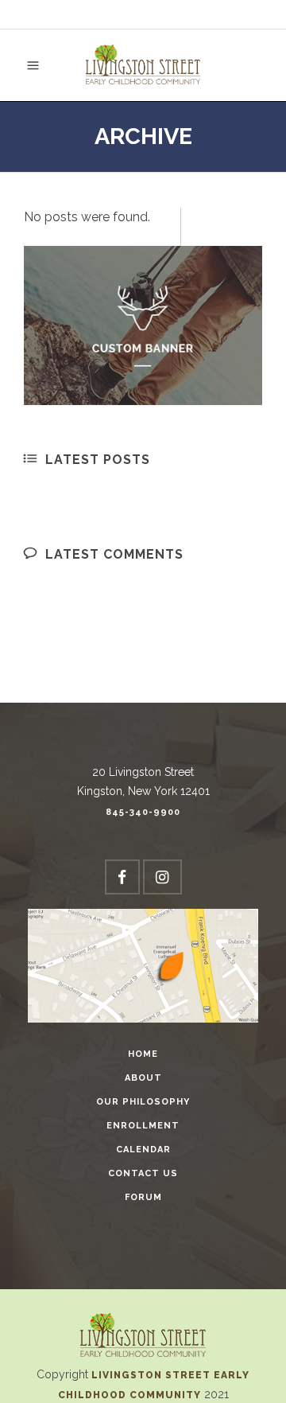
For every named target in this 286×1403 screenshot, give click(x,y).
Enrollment (143, 1125)
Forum (143, 1197)
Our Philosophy (143, 1102)
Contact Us (143, 1173)
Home (143, 1054)
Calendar (143, 1149)
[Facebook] (122, 876)
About (143, 1078)
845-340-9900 (143, 812)
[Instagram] (162, 876)
